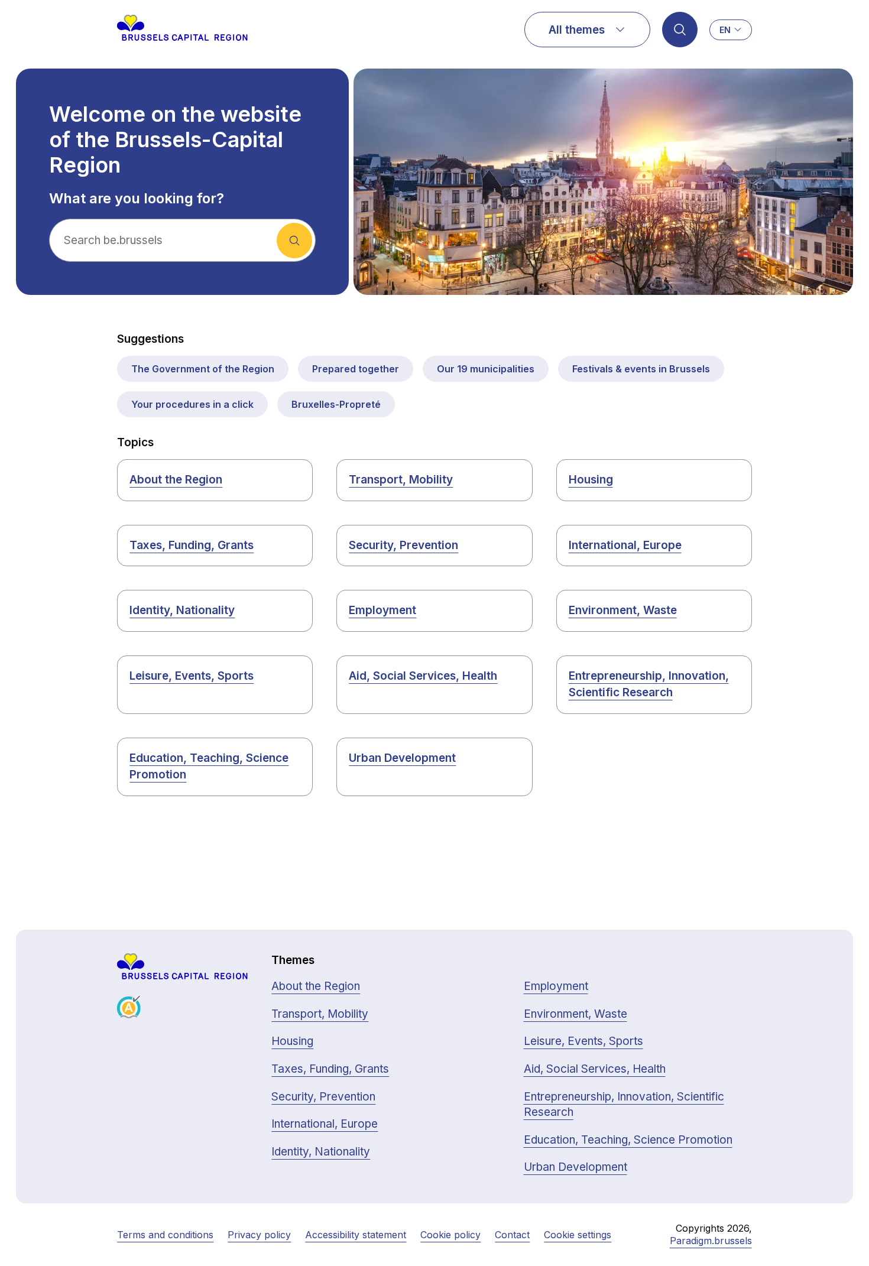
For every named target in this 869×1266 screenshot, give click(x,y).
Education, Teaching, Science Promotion (208, 766)
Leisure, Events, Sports (191, 676)
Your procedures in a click (192, 404)
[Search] (680, 29)
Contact (512, 1235)
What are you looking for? (136, 198)
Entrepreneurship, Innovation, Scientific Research (649, 684)
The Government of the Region (202, 369)
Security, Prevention (403, 545)
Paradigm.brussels (711, 1240)
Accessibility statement (355, 1235)
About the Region (175, 479)
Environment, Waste (623, 610)
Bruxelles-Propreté (336, 404)
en (725, 30)
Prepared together (355, 369)
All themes (577, 30)
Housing (591, 479)
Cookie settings (577, 1235)
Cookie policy (450, 1235)
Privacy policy (259, 1235)
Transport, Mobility (401, 479)
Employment (382, 610)
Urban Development (402, 758)
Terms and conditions (165, 1235)
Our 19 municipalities (485, 369)
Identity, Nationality (182, 610)
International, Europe (625, 545)
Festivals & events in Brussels (641, 369)
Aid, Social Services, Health (423, 676)
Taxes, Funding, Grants (191, 545)
